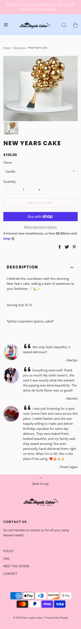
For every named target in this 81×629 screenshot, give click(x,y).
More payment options (40, 227)
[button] (11, 128)
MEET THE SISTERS (16, 566)
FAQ (6, 558)
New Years (19, 47)
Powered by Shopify (56, 617)
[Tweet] (66, 247)
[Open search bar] (64, 25)
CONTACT (10, 573)
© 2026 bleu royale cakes (28, 617)
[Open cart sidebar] (75, 25)
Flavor (7, 162)
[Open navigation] (5, 25)
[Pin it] (73, 247)
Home (6, 47)
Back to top (40, 483)
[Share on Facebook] (59, 247)
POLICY (8, 551)
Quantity (9, 181)
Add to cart (40, 203)
